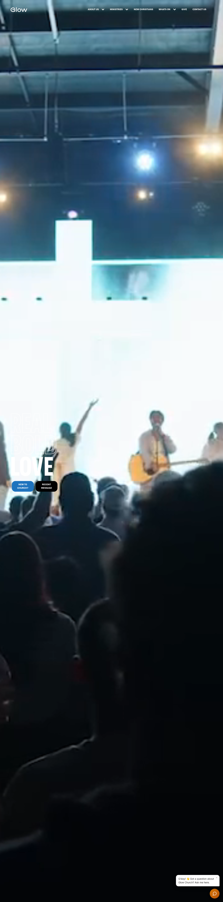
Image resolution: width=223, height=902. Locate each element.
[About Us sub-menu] (104, 9)
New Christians (143, 9)
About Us (93, 9)
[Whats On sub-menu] (175, 9)
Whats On (164, 9)
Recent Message (46, 486)
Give (184, 9)
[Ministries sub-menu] (127, 9)
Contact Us (199, 9)
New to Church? (22, 486)
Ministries (116, 9)
